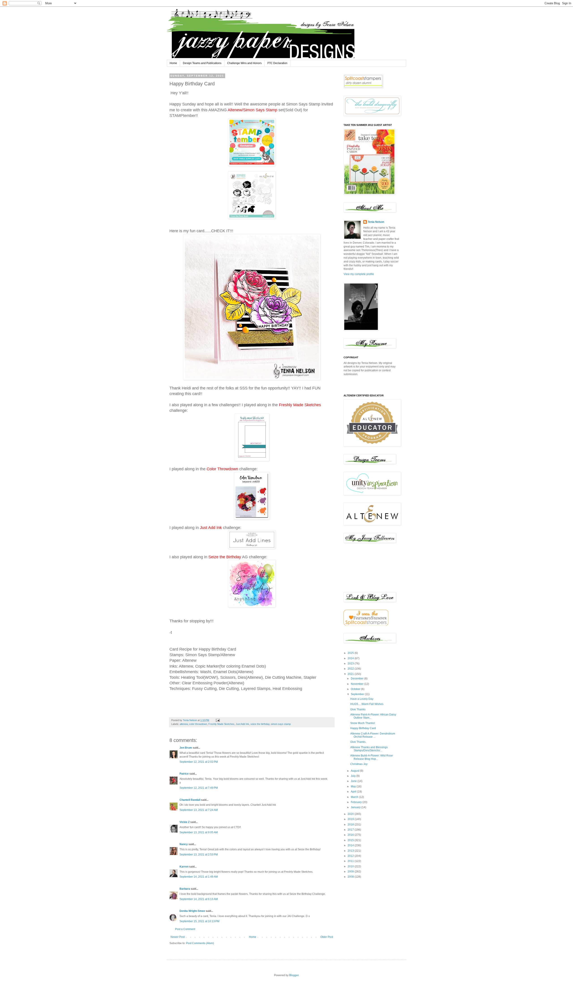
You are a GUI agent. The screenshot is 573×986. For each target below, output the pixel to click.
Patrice (184, 773)
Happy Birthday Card (363, 728)
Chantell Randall (190, 799)
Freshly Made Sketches (221, 724)
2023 (351, 663)
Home (173, 63)
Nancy (184, 844)
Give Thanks (358, 709)
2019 (351, 819)
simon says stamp (281, 724)
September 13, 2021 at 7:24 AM (199, 810)
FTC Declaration (277, 63)
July (353, 776)
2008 (351, 876)
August (355, 770)
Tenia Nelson (376, 221)
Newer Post (178, 937)
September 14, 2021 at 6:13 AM (199, 899)
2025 (351, 653)
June (354, 781)
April (354, 791)
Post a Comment (185, 929)
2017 (351, 829)
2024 (351, 658)
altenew (184, 724)
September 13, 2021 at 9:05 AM (199, 832)
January (356, 807)
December (357, 678)
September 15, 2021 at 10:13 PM (199, 921)
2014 (351, 845)
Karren (184, 866)
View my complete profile (359, 274)
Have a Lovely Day (361, 698)
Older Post (326, 937)
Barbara (185, 888)
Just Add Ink (242, 724)
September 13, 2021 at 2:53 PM (199, 854)
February (356, 802)
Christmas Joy (359, 764)
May (354, 786)
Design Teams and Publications (202, 63)
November (357, 683)
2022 (351, 668)
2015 (351, 840)
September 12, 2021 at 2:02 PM (199, 761)
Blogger (294, 975)
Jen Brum (186, 747)
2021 (351, 674)
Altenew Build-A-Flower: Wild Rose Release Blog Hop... (371, 757)
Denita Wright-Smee (192, 911)
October (356, 689)
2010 (351, 866)
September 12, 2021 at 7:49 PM (199, 787)
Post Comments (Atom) (200, 943)
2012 (351, 855)
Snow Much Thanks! (362, 723)
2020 (351, 814)
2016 (351, 834)
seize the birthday (259, 724)
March (355, 797)
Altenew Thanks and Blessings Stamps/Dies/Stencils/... (369, 749)
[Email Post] (217, 720)
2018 (351, 824)
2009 (351, 871)
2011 (351, 861)
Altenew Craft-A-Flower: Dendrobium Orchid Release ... (372, 735)
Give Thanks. (358, 741)
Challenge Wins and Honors (244, 63)
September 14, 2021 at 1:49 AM (199, 876)
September (358, 694)
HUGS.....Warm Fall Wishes (366, 704)
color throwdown (198, 724)
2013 (351, 850)
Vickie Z (185, 822)
